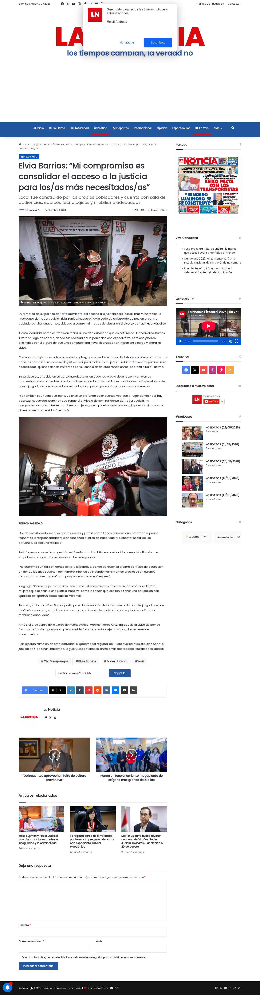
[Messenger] (115, 690)
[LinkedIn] (71, 690)
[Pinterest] (89, 690)
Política (102, 128)
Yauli (140, 661)
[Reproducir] (181, 341)
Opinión (162, 128)
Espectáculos (181, 128)
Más (216, 128)
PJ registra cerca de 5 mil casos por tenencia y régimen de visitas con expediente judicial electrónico (92, 841)
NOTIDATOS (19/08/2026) (222, 478)
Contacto (233, 4)
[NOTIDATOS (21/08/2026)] (192, 449)
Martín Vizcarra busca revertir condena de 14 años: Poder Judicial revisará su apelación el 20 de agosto (142, 841)
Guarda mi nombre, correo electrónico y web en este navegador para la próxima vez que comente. (84, 957)
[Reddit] (97, 690)
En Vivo (204, 128)
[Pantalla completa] (236, 341)
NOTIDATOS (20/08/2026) (223, 461)
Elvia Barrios (87, 661)
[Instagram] (55, 717)
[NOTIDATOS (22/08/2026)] (192, 433)
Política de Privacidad (210, 4)
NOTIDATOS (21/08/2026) (222, 444)
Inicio (40, 128)
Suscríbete (158, 42)
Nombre (25, 925)
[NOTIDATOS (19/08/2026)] (192, 483)
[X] (50, 717)
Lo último (58, 128)
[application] (208, 326)
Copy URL (120, 673)
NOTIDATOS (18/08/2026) (222, 495)
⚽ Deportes (120, 128)
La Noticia (27, 144)
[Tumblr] (80, 690)
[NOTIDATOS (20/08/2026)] (192, 466)
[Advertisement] (130, 95)
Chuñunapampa (56, 661)
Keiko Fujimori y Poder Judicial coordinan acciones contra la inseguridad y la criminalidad (38, 839)
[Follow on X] (38, 210)
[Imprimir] (133, 690)
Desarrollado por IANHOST (103, 988)
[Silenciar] (230, 341)
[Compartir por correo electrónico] (124, 690)
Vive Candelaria (187, 238)
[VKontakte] (106, 690)
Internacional (143, 128)
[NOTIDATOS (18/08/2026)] (192, 500)
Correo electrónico (31, 941)
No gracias (127, 42)
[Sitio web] (46, 717)
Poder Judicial (116, 661)
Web (99, 941)
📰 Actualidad (79, 128)
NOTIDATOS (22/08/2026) (223, 427)
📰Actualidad (44, 144)
